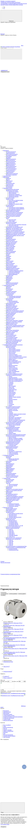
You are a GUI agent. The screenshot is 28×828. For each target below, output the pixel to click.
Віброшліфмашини (13, 274)
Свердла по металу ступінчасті (16, 358)
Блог (20, 3)
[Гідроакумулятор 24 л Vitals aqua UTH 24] (15, 609)
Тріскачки (11, 432)
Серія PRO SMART (13, 535)
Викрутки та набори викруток (16, 380)
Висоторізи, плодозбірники (15, 417)
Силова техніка (6, 478)
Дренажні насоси (13, 515)
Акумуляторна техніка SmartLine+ (16, 208)
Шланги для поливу (13, 410)
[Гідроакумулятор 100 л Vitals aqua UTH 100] (15, 626)
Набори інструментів (13, 429)
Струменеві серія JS (13, 523)
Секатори (11, 412)
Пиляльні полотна (13, 377)
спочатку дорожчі (22, 593)
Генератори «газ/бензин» (14, 505)
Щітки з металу (12, 372)
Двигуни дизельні (13, 485)
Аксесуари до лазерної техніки (16, 200)
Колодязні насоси (13, 514)
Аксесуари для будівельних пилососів (17, 224)
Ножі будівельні (12, 437)
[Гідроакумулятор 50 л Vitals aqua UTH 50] (15, 632)
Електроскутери (7, 176)
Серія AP (11, 545)
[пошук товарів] (11, 54)
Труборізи (11, 383)
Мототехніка (6, 177)
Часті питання (19, 4)
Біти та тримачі (12, 386)
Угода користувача (5, 824)
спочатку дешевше (13, 593)
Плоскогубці (12, 388)
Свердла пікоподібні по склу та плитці (18, 356)
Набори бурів (12, 366)
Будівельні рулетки (13, 444)
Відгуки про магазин (8, 734)
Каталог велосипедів (8, 2)
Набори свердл (12, 359)
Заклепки (11, 449)
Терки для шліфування (14, 371)
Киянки (10, 405)
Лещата (10, 376)
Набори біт (11, 395)
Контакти (17, 3)
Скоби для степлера (13, 452)
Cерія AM (11, 541)
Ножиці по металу (13, 399)
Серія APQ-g (12, 534)
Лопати (10, 411)
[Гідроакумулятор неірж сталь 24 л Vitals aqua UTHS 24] (15, 645)
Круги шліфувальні (13, 360)
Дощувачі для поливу (14, 415)
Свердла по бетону (13, 367)
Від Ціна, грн (4, 681)
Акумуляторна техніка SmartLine (16, 207)
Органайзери (12, 426)
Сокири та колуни (13, 409)
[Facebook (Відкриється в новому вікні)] (11, 103)
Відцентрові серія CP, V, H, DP (16, 525)
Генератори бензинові (14, 503)
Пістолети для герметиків (15, 440)
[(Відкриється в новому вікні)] (25, 695)
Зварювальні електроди (14, 194)
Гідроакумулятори (13, 548)
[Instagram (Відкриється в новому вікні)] (11, 82)
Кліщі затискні (12, 392)
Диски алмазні (12, 348)
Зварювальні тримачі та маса (15, 195)
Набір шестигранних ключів (15, 378)
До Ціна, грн (15, 681)
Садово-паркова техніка (8, 285)
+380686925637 (4, 70)
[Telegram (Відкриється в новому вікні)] (11, 123)
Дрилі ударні (12, 220)
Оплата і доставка (7, 729)
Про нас (14, 2)
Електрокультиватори (14, 302)
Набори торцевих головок (15, 431)
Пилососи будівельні (13, 225)
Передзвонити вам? (5, 71)
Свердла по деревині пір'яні (15, 355)
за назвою (3, 595)
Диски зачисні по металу (14, 350)
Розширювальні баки (13, 549)
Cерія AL (11, 540)
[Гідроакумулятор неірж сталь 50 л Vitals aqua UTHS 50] (15, 653)
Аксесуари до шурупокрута (15, 381)
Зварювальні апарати (13, 191)
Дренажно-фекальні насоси (15, 517)
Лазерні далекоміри (13, 201)
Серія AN (11, 543)
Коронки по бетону (13, 365)
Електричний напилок (14, 273)
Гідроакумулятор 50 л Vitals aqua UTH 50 (12, 635)
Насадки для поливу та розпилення (17, 420)
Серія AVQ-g (12, 536)
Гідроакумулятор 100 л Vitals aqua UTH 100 (13, 629)
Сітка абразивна (12, 370)
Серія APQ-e (12, 532)
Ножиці (10, 398)
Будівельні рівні (12, 445)
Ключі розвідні (12, 393)
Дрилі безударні (12, 219)
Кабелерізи (11, 390)
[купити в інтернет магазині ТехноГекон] (7, 688)
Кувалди (11, 403)
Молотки (11, 401)
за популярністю (4, 593)
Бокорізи (11, 384)
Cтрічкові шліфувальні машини (16, 270)
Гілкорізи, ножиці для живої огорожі (17, 414)
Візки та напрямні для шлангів (16, 421)
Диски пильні (12, 353)
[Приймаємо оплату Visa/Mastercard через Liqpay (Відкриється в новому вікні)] (12, 695)
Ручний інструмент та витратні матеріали (13, 344)
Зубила (10, 364)
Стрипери (11, 382)
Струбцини (11, 404)
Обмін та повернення (10, 3)
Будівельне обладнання (8, 455)
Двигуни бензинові (13, 484)
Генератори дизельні (13, 506)
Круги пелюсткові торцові (15, 361)
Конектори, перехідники (14, 418)
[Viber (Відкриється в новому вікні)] (11, 134)
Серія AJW (11, 531)
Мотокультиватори (13, 301)
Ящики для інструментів (14, 424)
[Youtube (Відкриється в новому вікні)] (11, 113)
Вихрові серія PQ (13, 520)
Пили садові (11, 416)
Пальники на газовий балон (15, 451)
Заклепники (11, 450)
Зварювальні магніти (13, 196)
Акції (2, 2)
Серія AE (11, 542)
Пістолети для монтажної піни (16, 439)
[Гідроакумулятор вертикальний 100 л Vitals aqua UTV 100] (15, 638)
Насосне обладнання (8, 507)
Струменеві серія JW (13, 524)
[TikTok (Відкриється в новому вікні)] (11, 92)
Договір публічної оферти (10, 4)
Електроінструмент (7, 188)
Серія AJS (11, 530)
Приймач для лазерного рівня (15, 203)
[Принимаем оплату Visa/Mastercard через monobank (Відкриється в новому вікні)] (13, 693)
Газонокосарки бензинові (14, 297)
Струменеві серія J (13, 522)
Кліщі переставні (13, 389)
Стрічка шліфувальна (14, 363)
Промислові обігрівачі (14, 458)
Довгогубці (11, 387)
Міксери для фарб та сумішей (15, 438)
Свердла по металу (13, 354)
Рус (4, 8)
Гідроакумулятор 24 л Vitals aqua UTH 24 (12, 623)
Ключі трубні (12, 394)
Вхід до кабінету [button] (7, 725)
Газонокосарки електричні (15, 296)
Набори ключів (12, 433)
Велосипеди (6, 150)
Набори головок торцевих (15, 397)
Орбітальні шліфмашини (14, 271)
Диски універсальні (13, 369)
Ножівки (11, 400)
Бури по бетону (12, 352)
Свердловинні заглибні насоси (16, 513)
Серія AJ (11, 529)
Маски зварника (12, 193)
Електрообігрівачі (13, 460)
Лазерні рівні (12, 202)
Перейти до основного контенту (8, 1)
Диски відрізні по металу (14, 349)
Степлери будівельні (13, 454)
